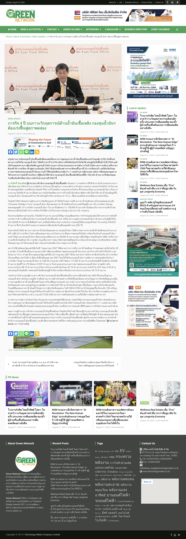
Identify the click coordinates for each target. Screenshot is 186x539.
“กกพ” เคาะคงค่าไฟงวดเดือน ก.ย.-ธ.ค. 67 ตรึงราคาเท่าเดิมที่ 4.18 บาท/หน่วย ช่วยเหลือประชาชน (35, 364)
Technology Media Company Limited (42, 534)
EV (122, 450)
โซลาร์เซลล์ (124, 516)
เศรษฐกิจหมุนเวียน (102, 516)
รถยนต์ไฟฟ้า (105, 501)
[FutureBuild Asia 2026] (63, 138)
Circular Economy (104, 451)
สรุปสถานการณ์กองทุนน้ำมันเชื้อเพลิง (47, 350)
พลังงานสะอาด (107, 484)
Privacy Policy (146, 2)
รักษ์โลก (97, 506)
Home (13, 29)
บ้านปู (121, 472)
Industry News (146, 199)
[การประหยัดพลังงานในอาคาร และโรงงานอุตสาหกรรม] (153, 226)
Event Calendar (160, 29)
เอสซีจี (114, 516)
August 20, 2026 (147, 195)
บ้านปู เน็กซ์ (128, 472)
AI (96, 451)
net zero (104, 457)
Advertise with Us (131, 2)
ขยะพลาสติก (121, 468)
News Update (14, 119)
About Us (112, 2)
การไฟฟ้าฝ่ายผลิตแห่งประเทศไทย (113, 465)
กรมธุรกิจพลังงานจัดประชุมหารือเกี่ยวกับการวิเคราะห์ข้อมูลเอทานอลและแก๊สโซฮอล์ (94, 364)
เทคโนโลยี (123, 513)
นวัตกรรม (100, 471)
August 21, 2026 (147, 132)
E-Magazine (111, 29)
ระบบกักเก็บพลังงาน (126, 501)
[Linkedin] (31, 152)
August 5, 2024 (14, 134)
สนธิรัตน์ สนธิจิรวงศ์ (112, 509)
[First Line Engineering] (122, 11)
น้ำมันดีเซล (112, 472)
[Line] (26, 152)
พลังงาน (106, 479)
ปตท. (97, 475)
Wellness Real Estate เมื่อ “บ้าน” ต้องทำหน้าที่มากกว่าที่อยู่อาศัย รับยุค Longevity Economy (158, 188)
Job (120, 2)
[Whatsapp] (21, 152)
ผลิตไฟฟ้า (128, 475)
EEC (112, 451)
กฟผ (111, 457)
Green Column (71, 29)
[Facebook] (10, 152)
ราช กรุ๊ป (105, 505)
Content (52, 29)
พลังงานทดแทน (123, 479)
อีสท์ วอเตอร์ (109, 512)
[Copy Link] (37, 152)
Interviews (92, 29)
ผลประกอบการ (118, 475)
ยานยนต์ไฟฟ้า (118, 495)
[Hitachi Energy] (63, 337)
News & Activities (31, 29)
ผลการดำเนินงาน (106, 475)
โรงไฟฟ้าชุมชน (114, 521)
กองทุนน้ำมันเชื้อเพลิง (22, 350)
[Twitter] (15, 152)
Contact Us (159, 2)
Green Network (28, 134)
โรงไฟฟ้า (101, 520)
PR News (143, 113)
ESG (117, 451)
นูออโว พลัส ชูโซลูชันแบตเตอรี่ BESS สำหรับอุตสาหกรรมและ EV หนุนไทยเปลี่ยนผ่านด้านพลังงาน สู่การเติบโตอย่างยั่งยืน (158, 207)
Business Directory (136, 29)
